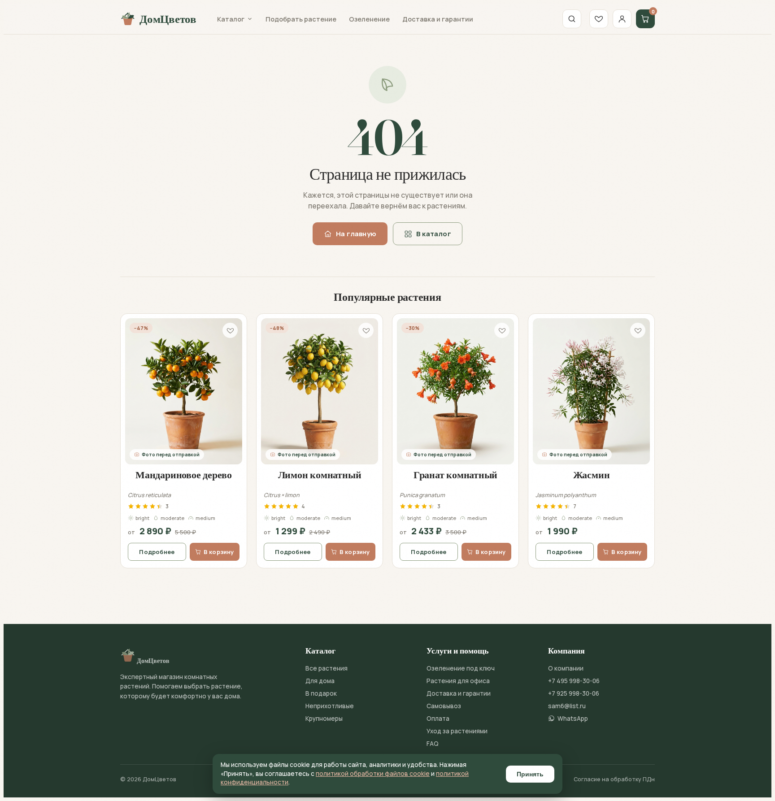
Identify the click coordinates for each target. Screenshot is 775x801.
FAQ (433, 744)
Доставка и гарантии (437, 19)
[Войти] (622, 18)
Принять (530, 774)
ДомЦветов (167, 19)
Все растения (326, 668)
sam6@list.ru (567, 706)
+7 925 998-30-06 (573, 693)
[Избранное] (598, 18)
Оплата (438, 718)
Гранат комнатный (455, 474)
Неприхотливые (329, 706)
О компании (565, 668)
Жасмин (591, 474)
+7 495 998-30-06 (574, 681)
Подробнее (156, 552)
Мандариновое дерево (183, 474)
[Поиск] (571, 18)
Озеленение (369, 19)
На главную (356, 233)
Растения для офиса (458, 681)
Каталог (230, 19)
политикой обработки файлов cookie (373, 774)
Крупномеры (324, 718)
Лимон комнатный (319, 474)
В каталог (433, 233)
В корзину (219, 552)
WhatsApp (572, 718)
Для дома (320, 681)
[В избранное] (230, 330)
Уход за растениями (457, 731)
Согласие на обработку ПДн (614, 779)
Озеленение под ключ (461, 668)
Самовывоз (444, 706)
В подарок (321, 693)
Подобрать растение (301, 19)
